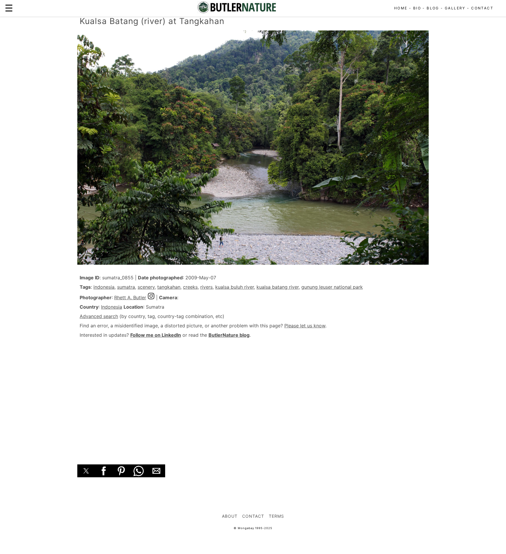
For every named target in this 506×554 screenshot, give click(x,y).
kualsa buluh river (234, 287)
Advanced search (99, 316)
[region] (253, 395)
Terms (276, 516)
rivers (206, 287)
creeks (190, 287)
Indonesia (111, 307)
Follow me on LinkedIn (155, 335)
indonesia (103, 287)
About (229, 516)
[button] (86, 470)
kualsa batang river (278, 287)
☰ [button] (9, 8)
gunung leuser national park (332, 287)
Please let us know (304, 326)
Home (401, 8)
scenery (146, 287)
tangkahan (168, 287)
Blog (433, 8)
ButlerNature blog (228, 335)
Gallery (455, 8)
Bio (417, 8)
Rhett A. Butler (130, 297)
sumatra (126, 287)
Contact (482, 8)
